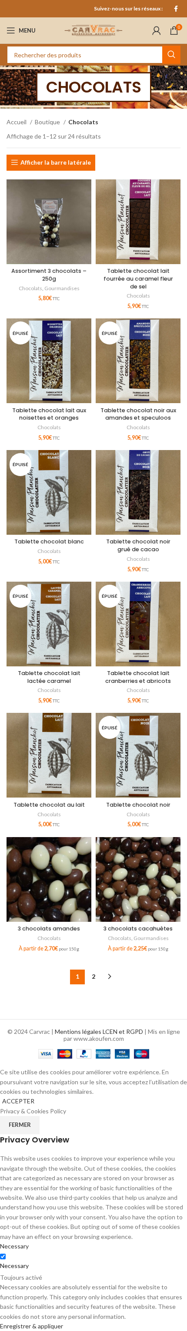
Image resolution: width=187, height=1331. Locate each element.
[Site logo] (93, 29)
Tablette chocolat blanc (49, 541)
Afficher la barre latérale (55, 162)
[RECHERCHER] (171, 55)
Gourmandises (62, 288)
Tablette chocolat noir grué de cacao (138, 545)
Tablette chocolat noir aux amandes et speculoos (138, 414)
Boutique (48, 122)
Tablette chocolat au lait (49, 804)
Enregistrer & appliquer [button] (31, 1326)
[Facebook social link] (175, 8)
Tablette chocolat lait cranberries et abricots (138, 677)
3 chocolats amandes (49, 928)
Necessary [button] (14, 1246)
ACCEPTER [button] (18, 1101)
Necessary (14, 1265)
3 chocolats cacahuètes (138, 928)
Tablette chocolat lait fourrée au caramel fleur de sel (138, 278)
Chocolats (30, 288)
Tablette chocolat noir (138, 804)
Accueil (17, 122)
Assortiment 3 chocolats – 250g (49, 274)
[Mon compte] (156, 30)
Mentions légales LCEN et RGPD (99, 1031)
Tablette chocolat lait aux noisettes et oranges (49, 414)
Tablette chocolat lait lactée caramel (49, 677)
